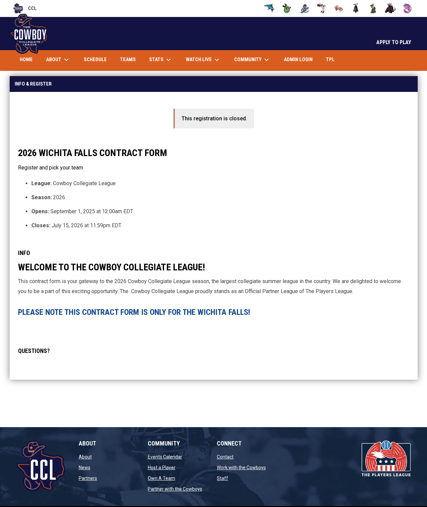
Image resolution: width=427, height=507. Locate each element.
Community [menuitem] (252, 60)
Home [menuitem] (26, 59)
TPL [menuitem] (333, 59)
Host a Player (161, 467)
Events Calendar (165, 457)
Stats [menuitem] (160, 60)
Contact (225, 457)
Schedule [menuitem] (95, 59)
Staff (222, 478)
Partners (88, 478)
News (84, 467)
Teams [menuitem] (128, 59)
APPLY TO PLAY (393, 42)
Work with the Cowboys (241, 467)
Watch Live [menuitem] (206, 60)
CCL (25, 9)
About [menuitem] (58, 60)
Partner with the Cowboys (175, 489)
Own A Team (161, 478)
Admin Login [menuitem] (298, 59)
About (85, 457)
